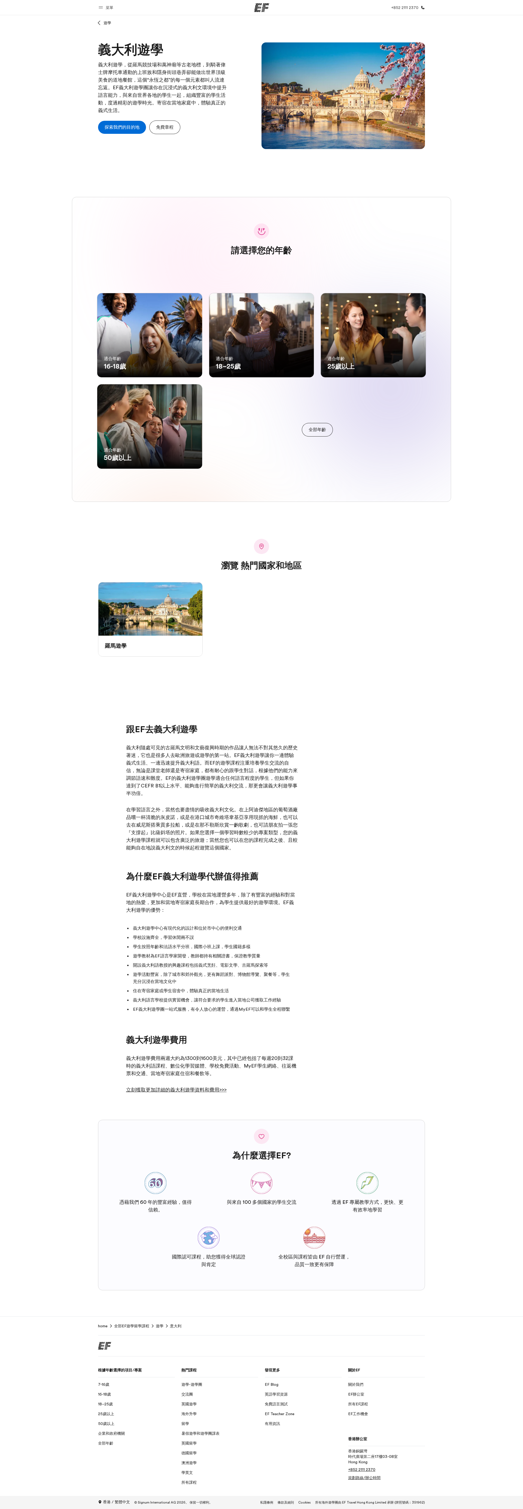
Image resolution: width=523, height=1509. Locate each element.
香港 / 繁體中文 (116, 1502)
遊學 (107, 23)
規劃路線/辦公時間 (364, 1478)
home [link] (103, 1326)
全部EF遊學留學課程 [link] (131, 1326)
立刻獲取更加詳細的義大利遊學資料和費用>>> (176, 1090)
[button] (106, 7)
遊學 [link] (159, 1326)
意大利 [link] (175, 1326)
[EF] (261, 7)
